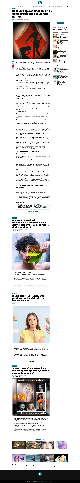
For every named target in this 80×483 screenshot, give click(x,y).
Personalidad (49, 6)
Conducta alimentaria (26, 6)
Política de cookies (50, 481)
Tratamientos (59, 6)
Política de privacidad (42, 481)
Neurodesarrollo (42, 6)
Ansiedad (19, 6)
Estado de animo (35, 6)
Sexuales (54, 6)
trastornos (18, 20)
